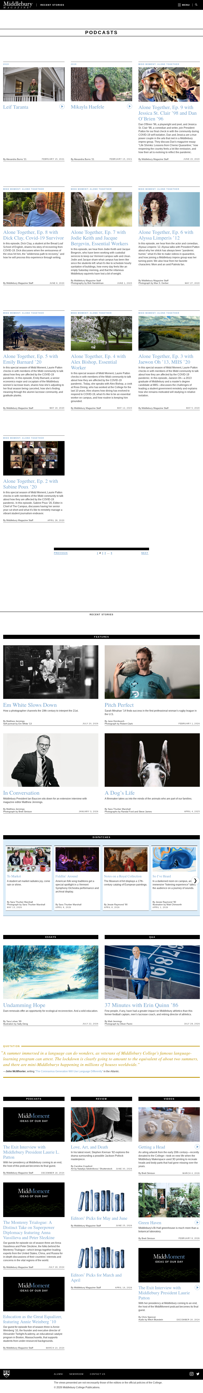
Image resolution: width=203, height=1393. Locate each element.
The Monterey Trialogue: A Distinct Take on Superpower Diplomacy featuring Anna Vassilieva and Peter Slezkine (29, 1230)
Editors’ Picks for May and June (99, 1218)
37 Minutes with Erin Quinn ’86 (141, 1005)
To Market (14, 876)
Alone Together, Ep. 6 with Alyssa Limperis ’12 (165, 235)
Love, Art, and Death (89, 1146)
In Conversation (21, 792)
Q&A (152, 937)
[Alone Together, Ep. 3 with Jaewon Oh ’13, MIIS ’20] (169, 334)
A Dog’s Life (120, 792)
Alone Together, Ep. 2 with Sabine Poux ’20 (30, 483)
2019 (6, 64)
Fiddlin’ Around (67, 876)
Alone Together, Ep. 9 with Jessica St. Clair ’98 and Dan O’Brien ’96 (167, 112)
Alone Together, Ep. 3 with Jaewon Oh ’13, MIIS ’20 (165, 359)
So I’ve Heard (162, 876)
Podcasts (34, 1099)
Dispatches (101, 837)
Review (101, 1099)
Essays (50, 937)
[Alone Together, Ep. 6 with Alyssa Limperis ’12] (169, 210)
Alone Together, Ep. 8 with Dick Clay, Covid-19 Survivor (33, 235)
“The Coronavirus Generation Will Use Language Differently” (69, 1071)
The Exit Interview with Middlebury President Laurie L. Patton (31, 1151)
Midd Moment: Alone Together (158, 64)
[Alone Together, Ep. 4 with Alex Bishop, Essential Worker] (101, 334)
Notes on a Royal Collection (123, 876)
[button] (7, 881)
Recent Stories (52, 5)
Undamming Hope (24, 1005)
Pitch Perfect (119, 704)
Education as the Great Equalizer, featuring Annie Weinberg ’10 (32, 1319)
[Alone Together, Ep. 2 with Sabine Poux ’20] (34, 459)
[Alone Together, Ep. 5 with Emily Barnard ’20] (34, 334)
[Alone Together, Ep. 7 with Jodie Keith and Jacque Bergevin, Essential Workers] (101, 210)
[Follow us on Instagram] (191, 1375)
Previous (61, 553)
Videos (169, 1099)
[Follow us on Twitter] (198, 1374)
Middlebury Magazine (18, 5)
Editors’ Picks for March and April (96, 1277)
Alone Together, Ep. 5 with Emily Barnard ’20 (30, 359)
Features (101, 637)
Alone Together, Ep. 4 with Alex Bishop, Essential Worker (98, 361)
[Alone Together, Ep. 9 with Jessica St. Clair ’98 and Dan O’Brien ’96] (169, 85)
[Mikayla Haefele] (101, 85)
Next (144, 553)
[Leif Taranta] (34, 85)
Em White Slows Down (30, 704)
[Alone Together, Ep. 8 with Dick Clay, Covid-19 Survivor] (34, 210)
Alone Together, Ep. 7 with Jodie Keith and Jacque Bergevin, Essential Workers (99, 237)
